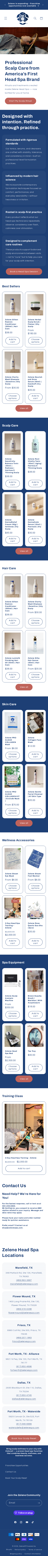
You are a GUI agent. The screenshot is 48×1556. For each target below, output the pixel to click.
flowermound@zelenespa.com (24, 1313)
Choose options (35, 340)
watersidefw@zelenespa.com (24, 1428)
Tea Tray (32, 1051)
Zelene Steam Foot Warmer (34, 875)
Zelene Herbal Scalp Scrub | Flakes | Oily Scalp (34, 323)
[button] (6, 18)
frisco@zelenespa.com (24, 1341)
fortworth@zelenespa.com (24, 1370)
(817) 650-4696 (24, 1366)
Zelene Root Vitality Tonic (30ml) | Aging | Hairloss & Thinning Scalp (35, 463)
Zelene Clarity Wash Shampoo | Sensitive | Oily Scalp (12, 380)
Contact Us (10, 1472)
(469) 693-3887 (24, 1280)
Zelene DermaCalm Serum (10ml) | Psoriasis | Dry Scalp (34, 524)
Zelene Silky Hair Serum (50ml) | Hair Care (34, 661)
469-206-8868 (8, 1206)
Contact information (33, 1554)
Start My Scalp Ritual (20, 101)
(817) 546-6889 (24, 1424)
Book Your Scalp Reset (24, 1438)
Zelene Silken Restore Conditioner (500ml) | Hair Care (11, 324)
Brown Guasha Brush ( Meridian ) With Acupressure (35, 999)
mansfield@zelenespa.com (24, 1284)
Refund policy (20, 1549)
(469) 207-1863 (24, 1338)
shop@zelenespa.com (12, 1228)
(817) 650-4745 (24, 1395)
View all (24, 408)
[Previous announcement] (5, 5)
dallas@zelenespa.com (24, 1399)
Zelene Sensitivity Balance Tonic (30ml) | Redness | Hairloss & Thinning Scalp (12, 466)
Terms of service (35, 1549)
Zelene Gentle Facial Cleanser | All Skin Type (35, 794)
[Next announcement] (43, 5)
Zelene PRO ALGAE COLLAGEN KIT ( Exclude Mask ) (12, 796)
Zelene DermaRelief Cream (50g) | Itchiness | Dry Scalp (11, 524)
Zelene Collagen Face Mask (34, 740)
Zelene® (22, 1546)
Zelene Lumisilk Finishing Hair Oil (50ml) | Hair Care (12, 661)
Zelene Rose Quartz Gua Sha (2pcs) (35, 925)
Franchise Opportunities (16, 1466)
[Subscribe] (39, 1503)
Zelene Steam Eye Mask (11, 875)
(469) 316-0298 (24, 1309)
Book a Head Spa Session (24, 271)
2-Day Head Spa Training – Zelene (12, 925)
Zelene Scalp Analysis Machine (11, 998)
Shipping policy (16, 1554)
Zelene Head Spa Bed (11, 1052)
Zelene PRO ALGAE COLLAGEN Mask (10, 741)
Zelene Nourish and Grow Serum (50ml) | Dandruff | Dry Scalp (35, 381)
